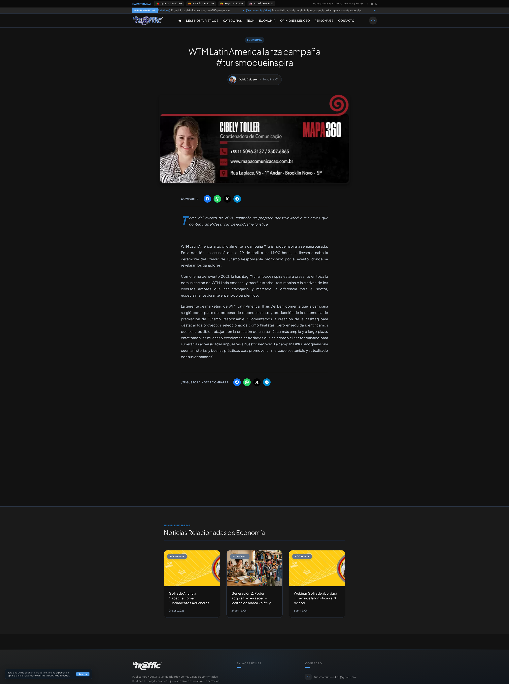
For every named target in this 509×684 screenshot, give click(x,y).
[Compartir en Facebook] (207, 199)
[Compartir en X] (227, 199)
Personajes (324, 20)
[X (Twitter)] (376, 4)
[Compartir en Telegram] (237, 199)
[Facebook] (372, 4)
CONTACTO (346, 20)
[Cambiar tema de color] (373, 20)
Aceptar (83, 674)
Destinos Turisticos (202, 20)
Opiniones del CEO (295, 20)
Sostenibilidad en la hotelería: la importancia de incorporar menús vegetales (267, 10)
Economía (267, 20)
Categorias (232, 20)
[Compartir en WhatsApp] (217, 199)
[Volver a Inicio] (147, 20)
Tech (250, 20)
